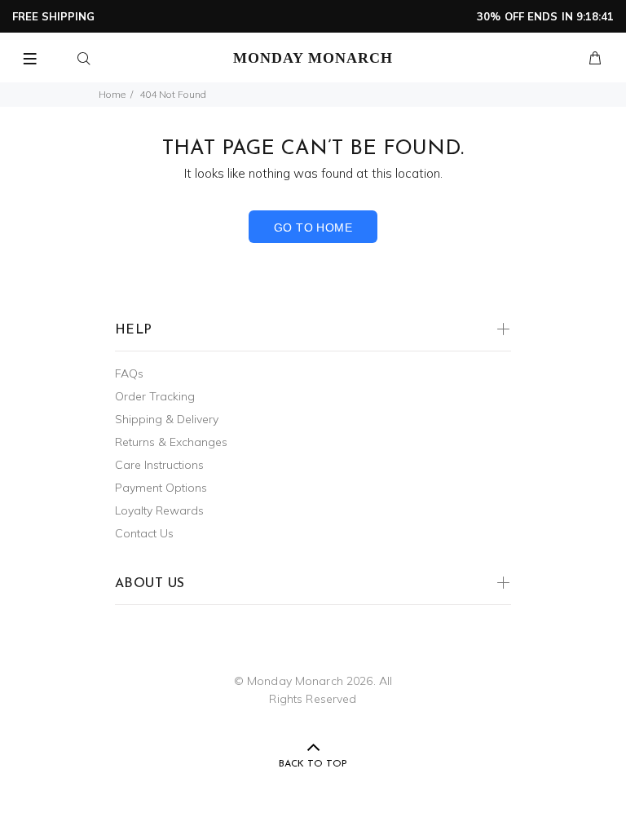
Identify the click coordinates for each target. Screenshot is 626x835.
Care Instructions (159, 464)
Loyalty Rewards (159, 510)
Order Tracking (155, 396)
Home (112, 94)
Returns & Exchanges (171, 442)
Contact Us (144, 533)
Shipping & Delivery (166, 419)
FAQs (129, 373)
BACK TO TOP (313, 764)
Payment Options (161, 487)
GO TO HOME (313, 227)
